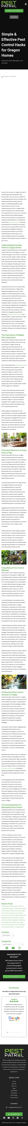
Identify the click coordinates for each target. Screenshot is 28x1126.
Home (14, 1081)
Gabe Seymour (16, 60)
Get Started (14, 1090)
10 (20, 1032)
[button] (7, 948)
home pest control (20, 365)
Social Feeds (14, 1095)
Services (14, 1083)
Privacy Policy (14, 1097)
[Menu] (26, 4)
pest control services (14, 222)
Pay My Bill (14, 1093)
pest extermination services (14, 314)
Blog (14, 1088)
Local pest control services (8, 768)
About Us (14, 1086)
